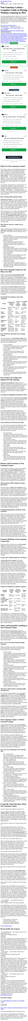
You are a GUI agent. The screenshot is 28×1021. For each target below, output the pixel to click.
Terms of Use (10, 1007)
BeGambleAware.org (14, 161)
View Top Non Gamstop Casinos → (9, 25)
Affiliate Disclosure (18, 1007)
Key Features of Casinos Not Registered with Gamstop (14, 35)
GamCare (15, 1000)
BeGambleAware (7, 1000)
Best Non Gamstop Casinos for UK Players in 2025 (13, 34)
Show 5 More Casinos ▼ (14, 157)
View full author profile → (7, 925)
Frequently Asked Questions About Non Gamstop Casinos (13, 42)
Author (2, 2)
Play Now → (14, 61)
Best (6, 1)
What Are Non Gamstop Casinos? (9, 33)
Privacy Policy (4, 1007)
